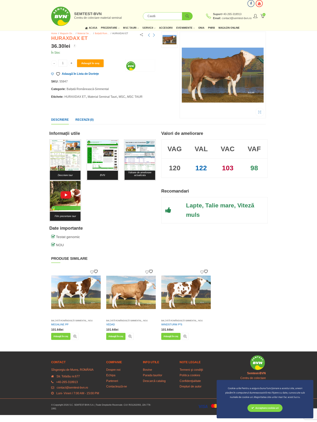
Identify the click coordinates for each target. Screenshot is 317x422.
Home (54, 33)
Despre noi (113, 369)
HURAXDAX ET (75, 96)
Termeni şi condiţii (191, 369)
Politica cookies (190, 375)
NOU (90, 320)
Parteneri (112, 381)
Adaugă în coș (90, 63)
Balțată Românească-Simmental (102, 33)
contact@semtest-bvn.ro (72, 387)
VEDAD (110, 324)
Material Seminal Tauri (84, 33)
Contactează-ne (116, 386)
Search (187, 16)
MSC (122, 96)
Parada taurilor (152, 375)
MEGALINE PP (59, 324)
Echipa (110, 375)
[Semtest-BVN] (140, 65)
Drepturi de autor (190, 386)
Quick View (75, 336)
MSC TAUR (135, 96)
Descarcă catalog (154, 381)
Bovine (147, 369)
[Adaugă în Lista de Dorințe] (95, 271)
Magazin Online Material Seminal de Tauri (67, 33)
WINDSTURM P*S (171, 324)
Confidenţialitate (190, 381)
